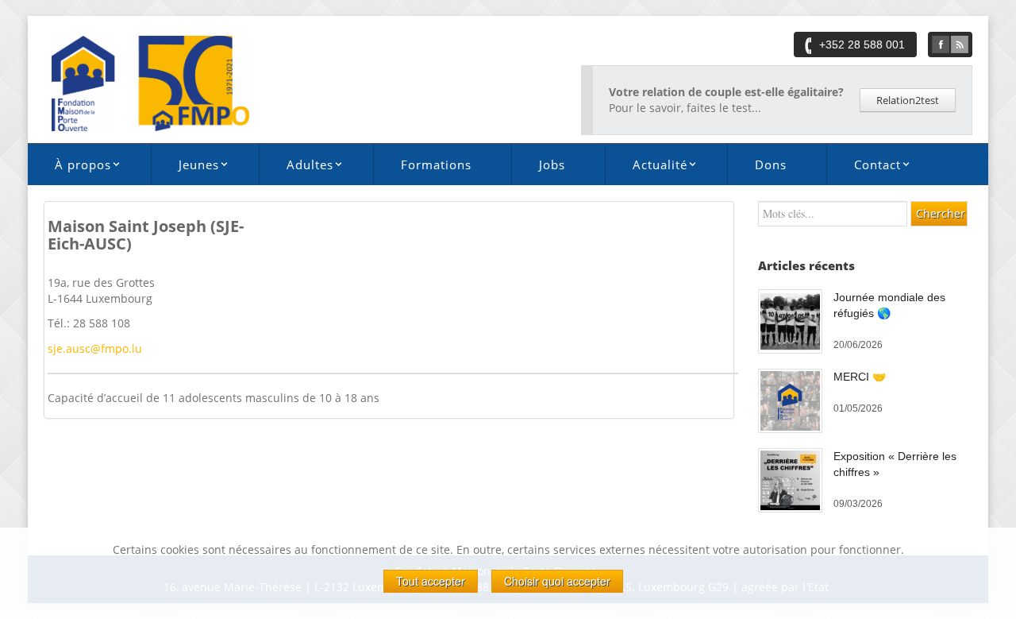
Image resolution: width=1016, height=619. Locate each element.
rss (959, 44)
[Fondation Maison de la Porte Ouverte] (150, 82)
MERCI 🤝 (859, 376)
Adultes (296, 168)
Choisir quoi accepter (557, 581)
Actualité (646, 168)
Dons (771, 164)
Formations (436, 164)
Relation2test (907, 100)
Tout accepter (430, 581)
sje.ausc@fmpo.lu (95, 348)
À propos (69, 168)
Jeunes (185, 168)
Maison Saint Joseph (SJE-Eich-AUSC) (146, 234)
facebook (940, 44)
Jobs (552, 164)
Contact (863, 168)
